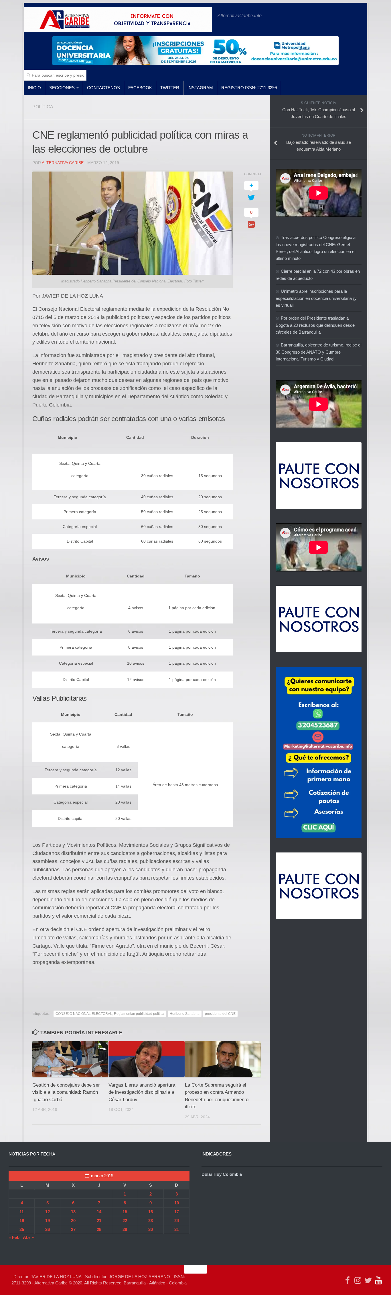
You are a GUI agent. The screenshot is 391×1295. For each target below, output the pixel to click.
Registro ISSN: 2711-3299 (249, 87)
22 (125, 1220)
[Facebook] (347, 1280)
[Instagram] (358, 1280)
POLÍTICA (42, 106)
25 (21, 1229)
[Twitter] (368, 1280)
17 (176, 1211)
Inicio (34, 87)
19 (47, 1220)
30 (150, 1229)
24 (176, 1220)
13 (73, 1211)
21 (99, 1220)
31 (176, 1229)
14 (99, 1211)
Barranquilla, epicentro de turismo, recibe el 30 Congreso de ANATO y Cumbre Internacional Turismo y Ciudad (318, 351)
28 (99, 1229)
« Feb (14, 1237)
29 (125, 1229)
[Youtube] (378, 1280)
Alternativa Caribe (63, 162)
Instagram (200, 87)
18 (21, 1220)
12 (47, 1211)
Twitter (169, 87)
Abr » (28, 1237)
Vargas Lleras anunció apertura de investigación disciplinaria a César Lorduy (141, 1092)
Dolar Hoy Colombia (222, 1174)
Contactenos (103, 87)
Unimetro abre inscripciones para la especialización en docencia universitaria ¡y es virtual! (316, 298)
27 (73, 1229)
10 (176, 1202)
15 (125, 1211)
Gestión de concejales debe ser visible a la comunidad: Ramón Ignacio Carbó (66, 1092)
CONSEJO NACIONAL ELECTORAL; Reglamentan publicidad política (110, 1014)
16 (150, 1211)
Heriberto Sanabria (185, 1014)
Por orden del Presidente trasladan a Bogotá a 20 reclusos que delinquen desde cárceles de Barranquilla (315, 325)
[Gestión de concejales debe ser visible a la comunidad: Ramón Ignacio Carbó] (70, 1059)
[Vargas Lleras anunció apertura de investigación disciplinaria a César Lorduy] (146, 1059)
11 (21, 1211)
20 (73, 1220)
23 (150, 1220)
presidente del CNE (220, 1014)
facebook (140, 87)
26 (47, 1229)
